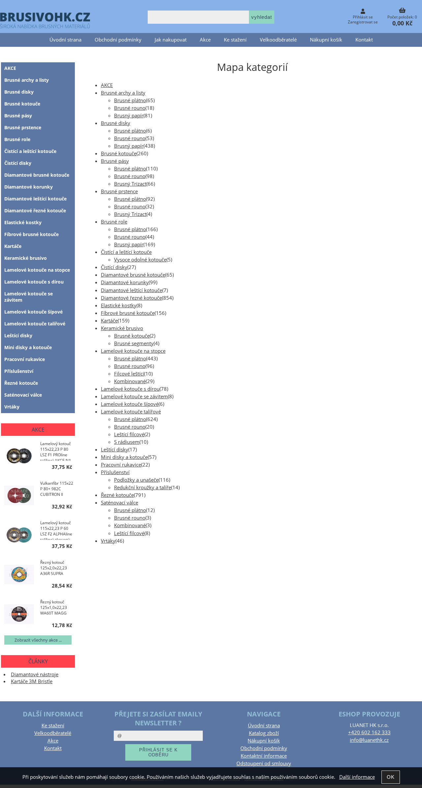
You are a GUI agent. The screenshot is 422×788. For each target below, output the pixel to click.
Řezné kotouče (117, 495)
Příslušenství (115, 472)
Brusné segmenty (134, 343)
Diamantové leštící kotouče (131, 290)
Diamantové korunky (125, 282)
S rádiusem (126, 442)
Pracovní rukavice (121, 464)
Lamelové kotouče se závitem (134, 396)
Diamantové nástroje (34, 674)
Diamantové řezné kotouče (131, 297)
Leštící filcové (129, 434)
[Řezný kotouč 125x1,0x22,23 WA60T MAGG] (19, 614)
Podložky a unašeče (136, 479)
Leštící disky (114, 449)
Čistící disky (114, 267)
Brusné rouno (129, 108)
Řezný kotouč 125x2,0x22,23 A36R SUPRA (53, 568)
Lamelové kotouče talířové (131, 411)
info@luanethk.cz (369, 740)
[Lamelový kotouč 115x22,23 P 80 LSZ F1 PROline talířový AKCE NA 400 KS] (19, 456)
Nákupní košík (326, 39)
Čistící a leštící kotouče (126, 252)
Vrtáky (108, 540)
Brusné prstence (119, 191)
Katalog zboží (264, 733)
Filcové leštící (129, 373)
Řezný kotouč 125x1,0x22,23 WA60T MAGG (53, 607)
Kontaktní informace (264, 755)
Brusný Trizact (130, 183)
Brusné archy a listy (123, 92)
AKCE (107, 85)
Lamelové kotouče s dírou (130, 388)
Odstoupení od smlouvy (263, 763)
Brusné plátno (130, 100)
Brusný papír (128, 115)
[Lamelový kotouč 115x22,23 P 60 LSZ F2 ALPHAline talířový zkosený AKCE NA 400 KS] (19, 535)
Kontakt (364, 39)
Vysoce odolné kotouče (140, 259)
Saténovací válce (119, 502)
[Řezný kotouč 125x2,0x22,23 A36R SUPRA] (19, 575)
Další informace (357, 776)
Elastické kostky (118, 305)
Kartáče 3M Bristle (31, 681)
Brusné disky (115, 123)
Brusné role (114, 221)
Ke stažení (235, 39)
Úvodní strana (65, 39)
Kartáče (109, 320)
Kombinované (130, 381)
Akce (205, 39)
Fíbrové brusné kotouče (128, 313)
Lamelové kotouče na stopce (133, 351)
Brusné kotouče (118, 153)
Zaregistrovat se (363, 22)
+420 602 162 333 (369, 732)
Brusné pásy (115, 161)
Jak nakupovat (171, 39)
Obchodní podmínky (118, 39)
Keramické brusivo (122, 328)
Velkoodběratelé (278, 39)
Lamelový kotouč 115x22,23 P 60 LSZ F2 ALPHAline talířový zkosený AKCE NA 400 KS (56, 530)
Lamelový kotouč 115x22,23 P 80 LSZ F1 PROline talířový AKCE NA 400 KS (55, 451)
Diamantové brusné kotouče (133, 274)
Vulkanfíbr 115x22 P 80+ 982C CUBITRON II (56, 488)
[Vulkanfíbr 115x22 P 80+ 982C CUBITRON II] (19, 496)
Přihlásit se (363, 17)
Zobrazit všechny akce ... (38, 640)
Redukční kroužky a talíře (142, 487)
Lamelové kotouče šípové (130, 404)
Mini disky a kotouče (124, 457)
